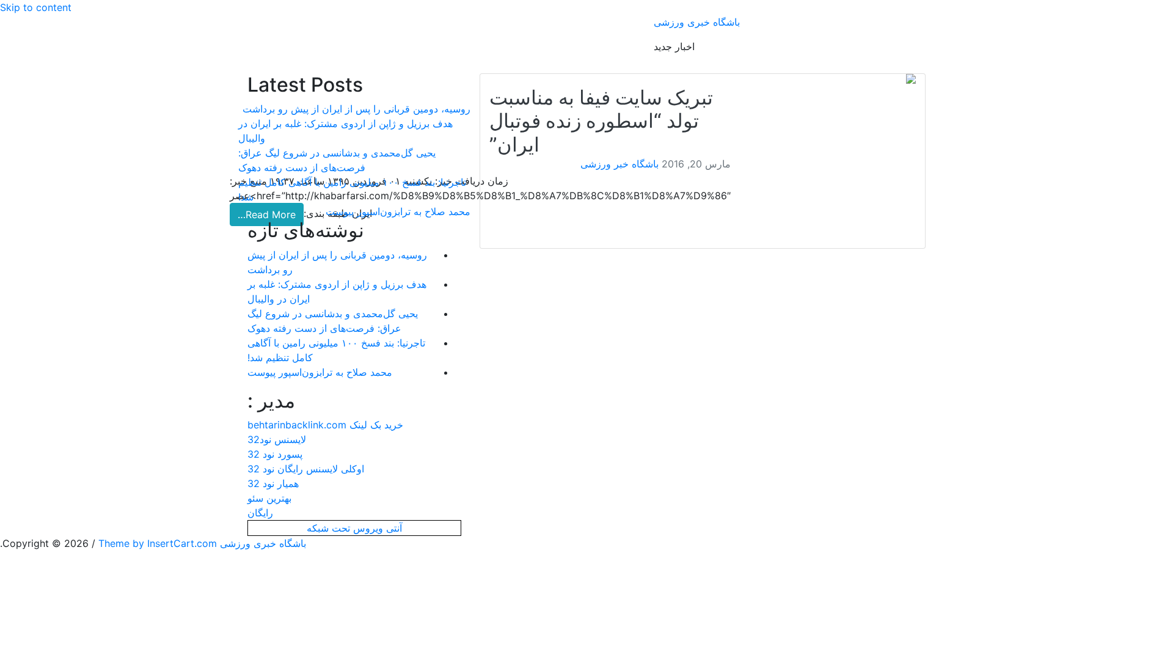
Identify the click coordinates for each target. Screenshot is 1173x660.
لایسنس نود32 (276, 439)
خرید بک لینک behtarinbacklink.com (325, 425)
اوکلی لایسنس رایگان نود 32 (305, 469)
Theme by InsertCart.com (157, 543)
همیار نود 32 (273, 483)
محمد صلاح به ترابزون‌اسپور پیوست (398, 211)
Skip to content (35, 7)
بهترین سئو (269, 498)
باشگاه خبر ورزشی (619, 164)
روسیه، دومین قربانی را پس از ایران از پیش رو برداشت (356, 109)
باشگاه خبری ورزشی (697, 22)
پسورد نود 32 (274, 454)
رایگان (260, 513)
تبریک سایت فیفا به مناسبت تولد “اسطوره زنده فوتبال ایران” (601, 121)
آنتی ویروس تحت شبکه (354, 528)
